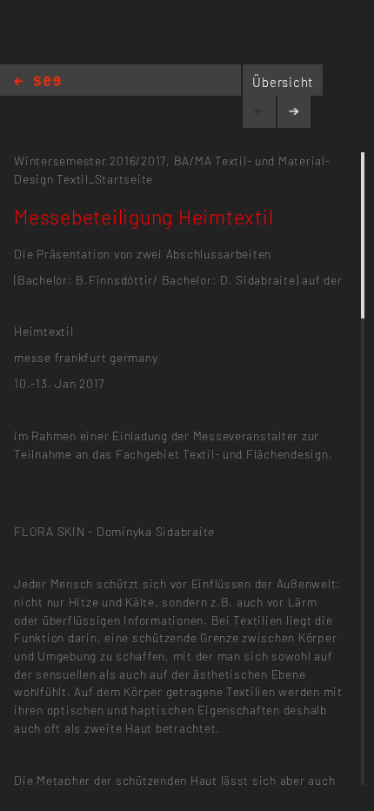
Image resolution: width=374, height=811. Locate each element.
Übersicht (282, 82)
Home (37, 82)
